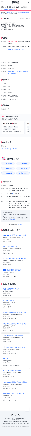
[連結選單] (2, 2)
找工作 (12, 12)
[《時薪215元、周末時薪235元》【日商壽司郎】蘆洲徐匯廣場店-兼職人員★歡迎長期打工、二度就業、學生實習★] (15, 327)
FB (15, 415)
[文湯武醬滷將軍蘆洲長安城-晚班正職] (15, 397)
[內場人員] (15, 362)
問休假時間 (9, 163)
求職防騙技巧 (13, 219)
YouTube (19, 415)
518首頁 (8, 12)
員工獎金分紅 (6, 148)
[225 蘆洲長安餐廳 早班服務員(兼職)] (15, 339)
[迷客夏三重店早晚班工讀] (15, 250)
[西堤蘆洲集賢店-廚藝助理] (15, 273)
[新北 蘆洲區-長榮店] (15, 304)
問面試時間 (9, 168)
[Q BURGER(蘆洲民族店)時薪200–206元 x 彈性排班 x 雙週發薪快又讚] (15, 238)
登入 (13, 193)
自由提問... (24, 173)
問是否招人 (24, 168)
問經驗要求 (24, 163)
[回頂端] (27, 409)
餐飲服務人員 (12, 71)
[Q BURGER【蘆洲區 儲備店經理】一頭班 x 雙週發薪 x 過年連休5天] (15, 315)
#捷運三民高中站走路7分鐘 (16, 49)
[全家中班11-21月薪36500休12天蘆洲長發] (15, 350)
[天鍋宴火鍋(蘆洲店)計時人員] (15, 292)
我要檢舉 (19, 224)
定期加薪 (14, 148)
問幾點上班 (9, 173)
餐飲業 (16, 12)
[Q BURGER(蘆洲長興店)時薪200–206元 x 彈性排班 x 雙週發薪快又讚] (15, 261)
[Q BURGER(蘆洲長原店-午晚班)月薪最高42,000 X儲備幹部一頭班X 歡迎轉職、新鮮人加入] (15, 385)
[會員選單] (29, 2)
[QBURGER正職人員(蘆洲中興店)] (15, 373)
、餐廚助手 (12, 73)
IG (12, 415)
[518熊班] (15, 2)
